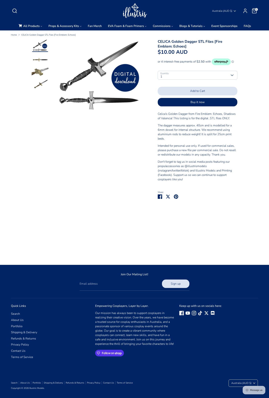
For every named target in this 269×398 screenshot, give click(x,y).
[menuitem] (30, 27)
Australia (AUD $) (222, 11)
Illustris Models (36, 388)
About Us (17, 320)
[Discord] (212, 313)
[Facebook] (181, 313)
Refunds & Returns (23, 339)
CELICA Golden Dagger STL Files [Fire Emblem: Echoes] (48, 34)
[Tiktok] (200, 313)
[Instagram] (194, 313)
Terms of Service (22, 357)
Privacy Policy (20, 345)
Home (14, 34)
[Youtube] (188, 313)
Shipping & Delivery (24, 332)
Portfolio (17, 326)
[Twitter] (206, 313)
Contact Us (18, 351)
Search (15, 314)
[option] (99, 76)
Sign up (176, 284)
